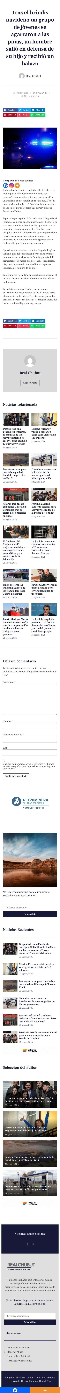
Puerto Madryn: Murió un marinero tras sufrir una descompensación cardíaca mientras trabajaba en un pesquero (15, 627)
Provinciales (22, 92)
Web (5, 748)
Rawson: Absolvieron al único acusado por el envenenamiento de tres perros (44, 589)
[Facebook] (5, 185)
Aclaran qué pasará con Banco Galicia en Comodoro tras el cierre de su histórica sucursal (14, 510)
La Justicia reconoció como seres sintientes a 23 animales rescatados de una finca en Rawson (43, 547)
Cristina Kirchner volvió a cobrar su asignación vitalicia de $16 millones (43, 433)
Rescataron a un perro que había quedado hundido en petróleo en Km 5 (15, 474)
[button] (10, 110)
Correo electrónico (13, 734)
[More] (17, 185)
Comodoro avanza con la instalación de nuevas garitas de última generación (43, 474)
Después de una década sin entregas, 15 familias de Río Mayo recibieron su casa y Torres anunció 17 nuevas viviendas (15, 436)
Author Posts (30, 382)
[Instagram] (11, 185)
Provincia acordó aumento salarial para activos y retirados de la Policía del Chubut (43, 508)
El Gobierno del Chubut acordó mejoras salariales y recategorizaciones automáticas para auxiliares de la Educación (14, 550)
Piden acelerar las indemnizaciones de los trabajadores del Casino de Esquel (14, 589)
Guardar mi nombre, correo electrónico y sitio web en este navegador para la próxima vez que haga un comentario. (29, 766)
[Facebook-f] (27, 1244)
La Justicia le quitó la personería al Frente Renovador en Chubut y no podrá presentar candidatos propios (43, 625)
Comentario (9, 682)
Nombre (8, 721)
